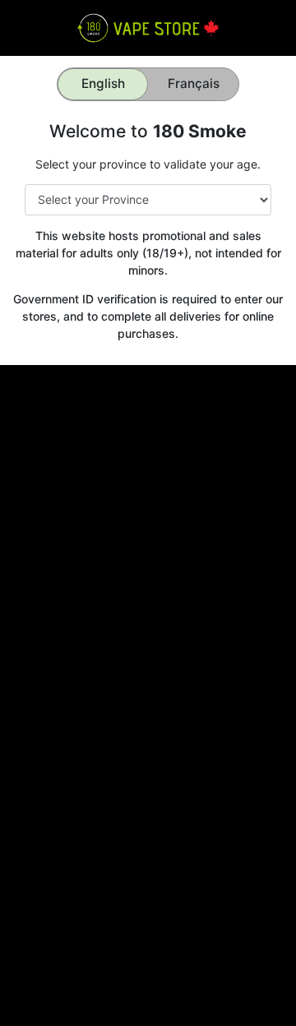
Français (194, 83)
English (103, 83)
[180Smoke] (147, 27)
